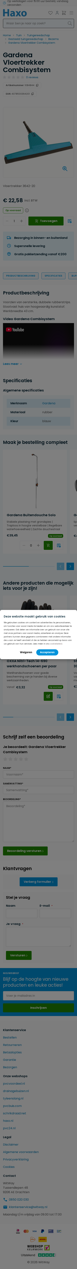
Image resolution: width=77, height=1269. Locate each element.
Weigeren (26, 652)
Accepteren (47, 652)
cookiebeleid (56, 643)
